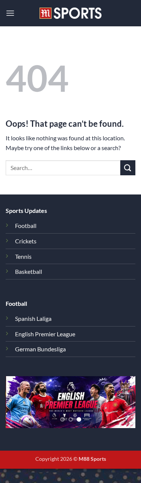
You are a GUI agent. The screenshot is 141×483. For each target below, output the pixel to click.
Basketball (28, 271)
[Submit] (127, 167)
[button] (10, 13)
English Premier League (45, 333)
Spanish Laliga (33, 318)
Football (25, 225)
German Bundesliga (40, 348)
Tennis (23, 256)
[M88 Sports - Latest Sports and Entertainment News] (70, 13)
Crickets (25, 241)
